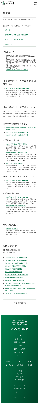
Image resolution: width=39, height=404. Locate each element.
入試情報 (19, 345)
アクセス (19, 374)
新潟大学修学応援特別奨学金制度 (16, 206)
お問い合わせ (19, 377)
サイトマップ (19, 392)
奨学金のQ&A (9, 44)
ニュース (20, 356)
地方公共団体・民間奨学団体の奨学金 (16, 263)
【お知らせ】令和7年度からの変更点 (17, 70)
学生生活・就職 (19, 342)
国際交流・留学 (19, 352)
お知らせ (7, 30)
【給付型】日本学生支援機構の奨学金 (17, 135)
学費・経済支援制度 (20, 303)
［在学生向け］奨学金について (14, 40)
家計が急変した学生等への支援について (18, 197)
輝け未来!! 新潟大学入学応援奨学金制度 (17, 88)
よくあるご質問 (19, 380)
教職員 (30, 365)
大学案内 (19, 335)
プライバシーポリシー (19, 388)
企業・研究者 (8, 365)
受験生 (8, 362)
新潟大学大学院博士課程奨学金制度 (16, 153)
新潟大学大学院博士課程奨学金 (14, 278)
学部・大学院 (19, 339)
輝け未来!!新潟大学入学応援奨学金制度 (16, 275)
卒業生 (30, 362)
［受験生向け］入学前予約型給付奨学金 (16, 35)
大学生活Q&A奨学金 (12, 229)
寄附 (20, 371)
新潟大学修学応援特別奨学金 (13, 272)
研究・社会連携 (19, 349)
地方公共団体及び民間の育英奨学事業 (17, 180)
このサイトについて (19, 385)
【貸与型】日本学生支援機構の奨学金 (17, 132)
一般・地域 (19, 365)
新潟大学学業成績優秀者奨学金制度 (16, 144)
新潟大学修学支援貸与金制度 (14, 163)
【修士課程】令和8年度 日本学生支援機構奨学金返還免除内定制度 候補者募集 (20, 284)
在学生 (19, 362)
